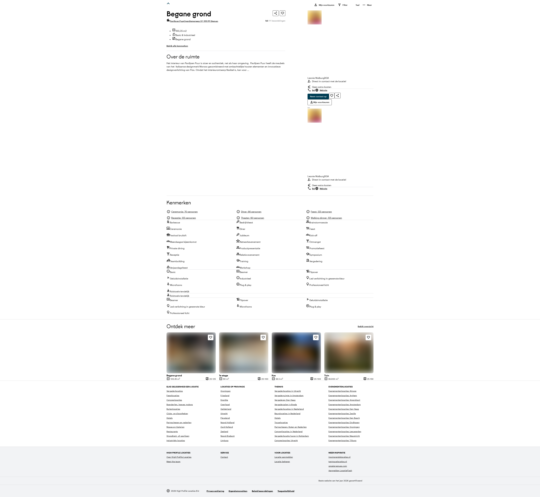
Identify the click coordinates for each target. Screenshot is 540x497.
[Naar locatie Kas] (296, 352)
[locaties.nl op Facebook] (363, 491)
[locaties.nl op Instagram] (355, 491)
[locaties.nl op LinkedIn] (371, 491)
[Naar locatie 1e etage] (243, 352)
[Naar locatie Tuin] (349, 352)
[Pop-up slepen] (309, 107)
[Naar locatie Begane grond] (191, 352)
